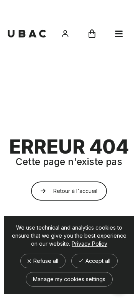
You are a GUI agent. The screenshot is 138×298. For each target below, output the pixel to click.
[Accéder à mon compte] (65, 33)
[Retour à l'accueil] (27, 33)
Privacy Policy (89, 244)
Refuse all (45, 261)
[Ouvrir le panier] (92, 33)
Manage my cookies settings (69, 279)
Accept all (97, 261)
